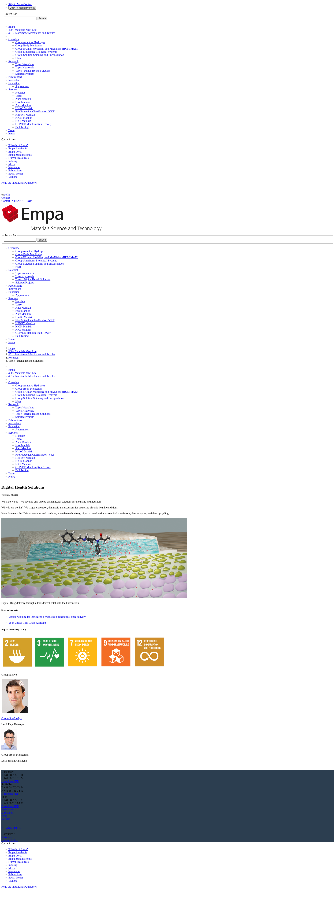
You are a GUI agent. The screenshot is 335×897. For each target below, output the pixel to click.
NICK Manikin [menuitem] (23, 117)
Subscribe (6, 837)
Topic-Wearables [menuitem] (24, 64)
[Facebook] (8, 822)
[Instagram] (4, 822)
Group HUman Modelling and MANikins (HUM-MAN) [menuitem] (46, 48)
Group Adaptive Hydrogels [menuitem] (30, 42)
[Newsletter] (1, 822)
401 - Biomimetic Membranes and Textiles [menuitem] (31, 32)
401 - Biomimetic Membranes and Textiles (31, 354)
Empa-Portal (15, 151)
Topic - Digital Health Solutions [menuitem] (32, 70)
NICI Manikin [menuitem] (23, 120)
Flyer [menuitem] (18, 58)
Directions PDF (10, 781)
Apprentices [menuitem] (22, 86)
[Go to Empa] (53, 232)
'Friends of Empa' (18, 145)
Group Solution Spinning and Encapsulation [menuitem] (39, 54)
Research (13, 357)
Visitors (12, 176)
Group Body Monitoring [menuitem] (28, 45)
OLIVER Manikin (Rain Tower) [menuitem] (33, 124)
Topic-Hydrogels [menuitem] (24, 67)
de (5, 194)
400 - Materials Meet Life (22, 351)
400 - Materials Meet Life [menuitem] (22, 29)
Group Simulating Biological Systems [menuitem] (36, 51)
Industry (12, 161)
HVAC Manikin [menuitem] (24, 108)
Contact (5, 197)
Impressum (7, 809)
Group (5, 718)
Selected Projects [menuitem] (24, 73)
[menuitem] (13, 39)
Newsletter (14, 167)
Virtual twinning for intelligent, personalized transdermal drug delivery (47, 616)
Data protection (9, 840)
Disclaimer (7, 812)
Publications (15, 170)
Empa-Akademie (17, 148)
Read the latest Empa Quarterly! (19, 182)
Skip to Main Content (20, 4)
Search (42, 18)
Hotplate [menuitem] (20, 92)
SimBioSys (15, 718)
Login (29, 200)
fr (7, 194)
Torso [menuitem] (18, 95)
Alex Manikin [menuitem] (23, 105)
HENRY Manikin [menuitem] (25, 114)
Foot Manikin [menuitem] (22, 102)
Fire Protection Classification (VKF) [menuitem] (35, 111)
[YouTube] (7, 822)
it (9, 194)
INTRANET (18, 200)
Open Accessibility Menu (22, 7)
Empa (11, 348)
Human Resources (18, 157)
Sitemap (5, 818)
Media (11, 164)
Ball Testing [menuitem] (22, 127)
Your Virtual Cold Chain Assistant (27, 622)
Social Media (15, 173)
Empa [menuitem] (11, 26)
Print (4, 815)
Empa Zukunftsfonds (20, 154)
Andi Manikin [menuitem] (23, 98)
